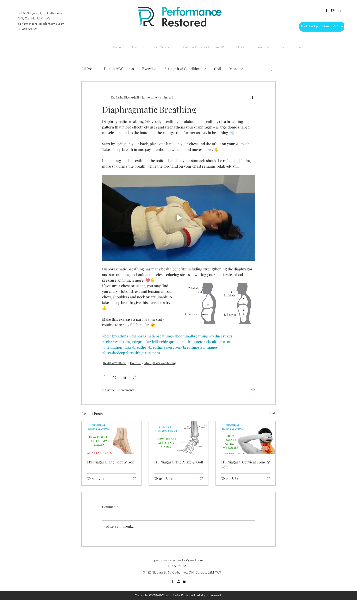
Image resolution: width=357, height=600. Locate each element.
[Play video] (178, 218)
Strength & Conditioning (185, 68)
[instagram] (333, 10)
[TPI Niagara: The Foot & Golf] (111, 437)
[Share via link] (134, 377)
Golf (217, 68)
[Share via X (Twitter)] (114, 377)
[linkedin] (339, 10)
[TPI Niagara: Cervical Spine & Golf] (245, 437)
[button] (270, 69)
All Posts (88, 68)
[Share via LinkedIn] (124, 377)
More (233, 68)
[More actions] (252, 97)
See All (271, 413)
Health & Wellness (119, 68)
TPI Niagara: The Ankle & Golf (178, 462)
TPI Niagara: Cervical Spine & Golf (245, 464)
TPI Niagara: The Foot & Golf (110, 462)
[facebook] (327, 10)
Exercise (149, 68)
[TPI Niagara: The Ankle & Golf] (178, 437)
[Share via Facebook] (104, 377)
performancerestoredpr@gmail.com (41, 23)
